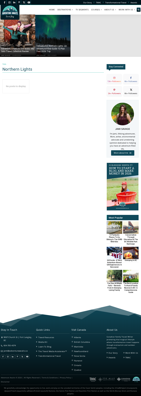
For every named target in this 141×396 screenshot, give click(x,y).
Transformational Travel (49, 356)
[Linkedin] (14, 2)
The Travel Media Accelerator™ (52, 351)
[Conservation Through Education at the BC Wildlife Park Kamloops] (131, 227)
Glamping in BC (131, 260)
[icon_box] (114, 81)
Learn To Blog (44, 346)
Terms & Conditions (50, 378)
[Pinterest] (19, 2)
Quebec (77, 370)
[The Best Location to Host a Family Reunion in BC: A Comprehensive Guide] (131, 276)
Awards (112, 357)
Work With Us (131, 353)
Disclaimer (5, 382)
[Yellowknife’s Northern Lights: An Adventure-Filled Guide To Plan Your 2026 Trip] (52, 35)
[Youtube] (29, 2)
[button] (138, 10)
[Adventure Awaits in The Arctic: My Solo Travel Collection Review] (17, 35)
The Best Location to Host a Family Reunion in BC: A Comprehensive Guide (130, 287)
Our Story (113, 353)
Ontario (77, 365)
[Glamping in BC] (131, 253)
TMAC (128, 357)
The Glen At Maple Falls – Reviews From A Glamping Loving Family (114, 286)
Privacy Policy (65, 378)
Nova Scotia (79, 356)
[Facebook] (4, 2)
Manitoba (78, 346)
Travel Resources (46, 337)
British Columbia (82, 342)
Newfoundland (81, 351)
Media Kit (42, 342)
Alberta (77, 337)
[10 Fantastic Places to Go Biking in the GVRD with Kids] (114, 227)
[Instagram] (9, 2)
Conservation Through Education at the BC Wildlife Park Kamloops (131, 239)
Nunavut (78, 360)
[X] (24, 2)
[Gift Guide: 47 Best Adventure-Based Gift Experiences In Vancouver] (114, 253)
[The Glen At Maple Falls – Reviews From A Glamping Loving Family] (114, 276)
